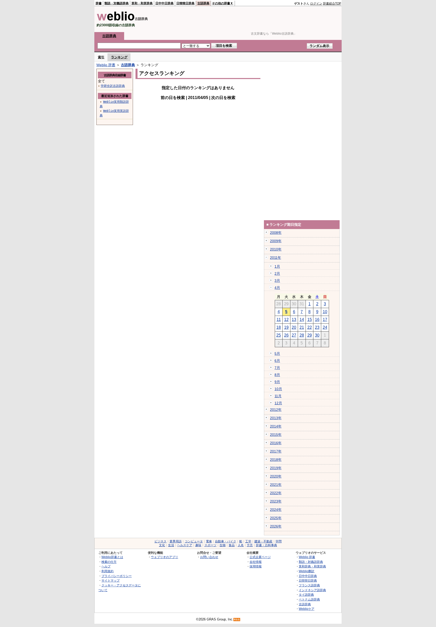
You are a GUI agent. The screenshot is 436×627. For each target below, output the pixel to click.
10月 (278, 389)
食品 (232, 545)
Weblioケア (306, 608)
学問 (279, 541)
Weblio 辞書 (105, 65)
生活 (171, 545)
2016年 (276, 443)
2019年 (276, 468)
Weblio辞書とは (112, 557)
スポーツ (210, 545)
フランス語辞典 (309, 585)
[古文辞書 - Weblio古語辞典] (116, 19)
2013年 (276, 418)
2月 (277, 273)
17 (325, 319)
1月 (277, 266)
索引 (101, 57)
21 (301, 327)
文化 (162, 545)
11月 (278, 396)
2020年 (276, 476)
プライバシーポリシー (116, 576)
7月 (277, 368)
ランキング (119, 57)
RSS (237, 619)
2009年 (276, 241)
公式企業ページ (260, 557)
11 (279, 319)
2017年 (276, 451)
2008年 (276, 233)
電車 (209, 541)
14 (301, 319)
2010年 (276, 249)
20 (294, 327)
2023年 (276, 501)
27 (294, 335)
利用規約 (107, 571)
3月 (277, 281)
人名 (241, 545)
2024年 (276, 510)
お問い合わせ (209, 557)
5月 (277, 354)
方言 (250, 545)
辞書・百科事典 (266, 545)
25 (278, 335)
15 (309, 319)
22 (309, 327)
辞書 (99, 3)
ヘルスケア (184, 545)
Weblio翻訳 (306, 571)
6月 (277, 361)
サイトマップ (110, 580)
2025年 (276, 518)
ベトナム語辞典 (309, 599)
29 (309, 335)
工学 (248, 541)
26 (286, 335)
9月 (277, 382)
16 (317, 319)
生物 (223, 545)
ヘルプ (106, 566)
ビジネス (160, 541)
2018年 (276, 460)
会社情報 (256, 561)
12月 (278, 403)
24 (325, 327)
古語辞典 (203, 3)
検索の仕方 (109, 561)
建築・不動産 (263, 541)
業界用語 (176, 541)
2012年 (276, 410)
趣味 (198, 545)
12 (286, 319)
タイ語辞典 (306, 594)
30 (317, 335)
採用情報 (256, 566)
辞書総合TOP (332, 3)
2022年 (276, 493)
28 (301, 335)
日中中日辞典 (164, 3)
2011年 (275, 258)
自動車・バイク (225, 541)
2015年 (276, 435)
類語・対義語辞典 (116, 3)
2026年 (276, 526)
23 (317, 327)
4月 (277, 288)
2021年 (276, 485)
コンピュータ (194, 541)
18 (278, 327)
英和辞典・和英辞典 (312, 566)
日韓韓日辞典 (185, 3)
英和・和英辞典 (142, 3)
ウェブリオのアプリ (164, 557)
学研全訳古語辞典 (113, 86)
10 (325, 312)
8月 (277, 375)
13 (294, 319)
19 (286, 327)
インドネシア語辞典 (312, 590)
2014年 (276, 426)
